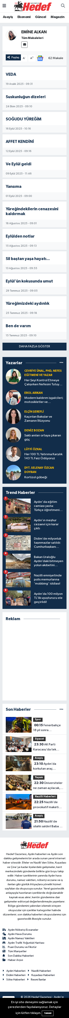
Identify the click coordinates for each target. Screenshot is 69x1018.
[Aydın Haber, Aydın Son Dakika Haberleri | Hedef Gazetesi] (33, 6)
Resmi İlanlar (38, 979)
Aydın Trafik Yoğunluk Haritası (26, 942)
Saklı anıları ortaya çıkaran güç (42, 437)
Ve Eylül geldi (18, 164)
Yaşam (39, 777)
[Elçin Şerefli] (13, 416)
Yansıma (13, 187)
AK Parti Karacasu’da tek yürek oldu (44, 747)
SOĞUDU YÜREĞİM (23, 119)
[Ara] (63, 6)
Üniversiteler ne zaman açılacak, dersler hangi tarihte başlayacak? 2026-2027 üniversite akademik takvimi (48, 786)
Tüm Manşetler (17, 951)
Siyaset (39, 739)
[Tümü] (61, 363)
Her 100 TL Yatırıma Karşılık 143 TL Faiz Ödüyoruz (43, 456)
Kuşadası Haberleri (43, 975)
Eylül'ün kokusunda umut (29, 281)
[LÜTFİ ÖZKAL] (13, 453)
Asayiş (8, 17)
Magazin (57, 17)
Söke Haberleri (15, 979)
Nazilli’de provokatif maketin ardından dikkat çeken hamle (46, 805)
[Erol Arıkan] (13, 397)
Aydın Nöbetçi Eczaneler (23, 929)
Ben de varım (18, 326)
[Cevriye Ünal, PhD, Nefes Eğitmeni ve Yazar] (13, 376)
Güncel (40, 17)
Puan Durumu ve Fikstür (22, 947)
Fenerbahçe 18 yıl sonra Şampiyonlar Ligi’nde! (47, 728)
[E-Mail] (24, 44)
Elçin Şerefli (34, 411)
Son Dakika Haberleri (21, 955)
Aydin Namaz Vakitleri (21, 938)
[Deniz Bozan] (13, 435)
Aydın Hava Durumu (20, 934)
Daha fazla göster (34, 346)
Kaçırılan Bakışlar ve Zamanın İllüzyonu (38, 418)
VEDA (11, 74)
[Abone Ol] (40, 58)
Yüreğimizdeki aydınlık (27, 303)
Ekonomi (24, 17)
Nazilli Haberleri (45, 796)
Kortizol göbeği (35, 477)
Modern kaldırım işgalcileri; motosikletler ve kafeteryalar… (43, 400)
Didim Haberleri (15, 975)
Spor (38, 719)
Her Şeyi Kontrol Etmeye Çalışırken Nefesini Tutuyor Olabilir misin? (43, 383)
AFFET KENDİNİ (20, 142)
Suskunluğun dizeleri (25, 97)
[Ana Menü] (4, 6)
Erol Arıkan (33, 392)
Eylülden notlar (20, 236)
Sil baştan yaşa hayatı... (28, 259)
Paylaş (15, 57)
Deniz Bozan (34, 430)
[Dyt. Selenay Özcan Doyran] (13, 472)
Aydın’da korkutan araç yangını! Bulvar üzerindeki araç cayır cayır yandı (48, 766)
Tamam (47, 1013)
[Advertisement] (34, 661)
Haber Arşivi (15, 960)
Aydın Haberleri (15, 970)
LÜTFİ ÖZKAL (33, 449)
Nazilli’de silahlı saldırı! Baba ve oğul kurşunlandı (48, 824)
